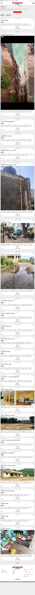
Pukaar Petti (2, 0)
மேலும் (17, 26)
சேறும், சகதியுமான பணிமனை (8, 415)
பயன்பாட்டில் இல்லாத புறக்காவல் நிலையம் (10, 440)
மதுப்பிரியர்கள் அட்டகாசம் (7, 136)
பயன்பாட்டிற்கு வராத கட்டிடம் (7, 300)
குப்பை (14, 573)
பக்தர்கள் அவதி (4, 503)
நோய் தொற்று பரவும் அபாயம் (8, 338)
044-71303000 (27, 576)
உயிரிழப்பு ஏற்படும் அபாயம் (7, 34)
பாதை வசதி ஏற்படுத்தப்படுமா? (8, 121)
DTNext (13, 0)
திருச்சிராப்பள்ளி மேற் (11, 10)
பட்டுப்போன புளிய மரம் (6, 222)
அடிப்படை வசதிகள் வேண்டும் (7, 313)
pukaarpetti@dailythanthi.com (29, 574)
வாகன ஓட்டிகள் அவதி (6, 364)
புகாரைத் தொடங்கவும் (17, 12)
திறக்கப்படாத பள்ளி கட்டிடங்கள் (8, 465)
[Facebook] (31, 0)
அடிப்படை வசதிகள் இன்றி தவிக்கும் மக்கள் (11, 254)
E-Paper (10, 0)
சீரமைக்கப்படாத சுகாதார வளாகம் (8, 164)
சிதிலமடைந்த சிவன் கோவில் (7, 490)
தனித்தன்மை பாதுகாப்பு (4, 572)
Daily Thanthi (6, 0)
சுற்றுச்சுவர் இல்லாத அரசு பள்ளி (8, 150)
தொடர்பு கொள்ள (3, 571)
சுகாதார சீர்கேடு (4, 20)
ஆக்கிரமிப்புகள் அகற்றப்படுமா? (8, 452)
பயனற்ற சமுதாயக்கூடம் (6, 326)
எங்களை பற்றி (3, 570)
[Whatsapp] (34, 0)
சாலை (13, 569)
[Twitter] (32, 0)
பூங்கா (13, 574)
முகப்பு (2, 569)
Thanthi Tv (16, 0)
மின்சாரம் (14, 571)
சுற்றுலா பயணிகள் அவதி (6, 389)
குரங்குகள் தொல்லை (5, 528)
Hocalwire (26, 581)
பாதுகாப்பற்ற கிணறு (5, 351)
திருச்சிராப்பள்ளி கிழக (4, 10)
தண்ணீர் (14, 570)
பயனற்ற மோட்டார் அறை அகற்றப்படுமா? (10, 376)
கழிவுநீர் (14, 572)
